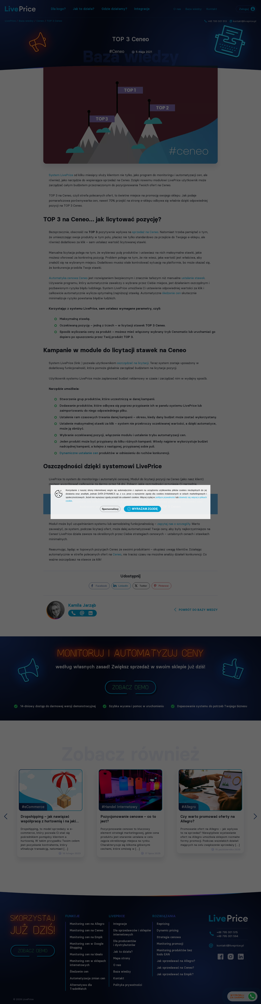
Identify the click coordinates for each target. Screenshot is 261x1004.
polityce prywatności (165, 497)
